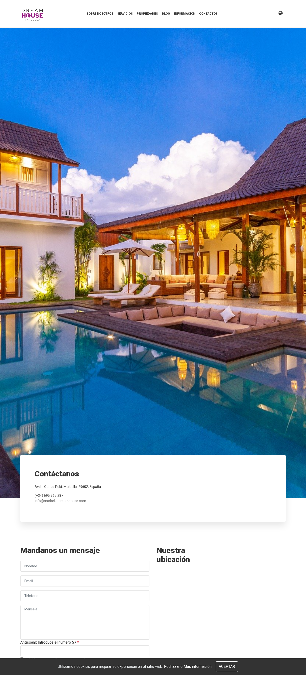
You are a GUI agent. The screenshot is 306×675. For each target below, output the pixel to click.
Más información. (198, 666)
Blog (166, 13)
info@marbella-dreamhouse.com (60, 501)
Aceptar (227, 666)
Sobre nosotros (100, 13)
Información (184, 13)
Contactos (208, 13)
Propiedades (147, 13)
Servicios (125, 13)
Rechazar (172, 666)
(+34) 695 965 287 (49, 496)
